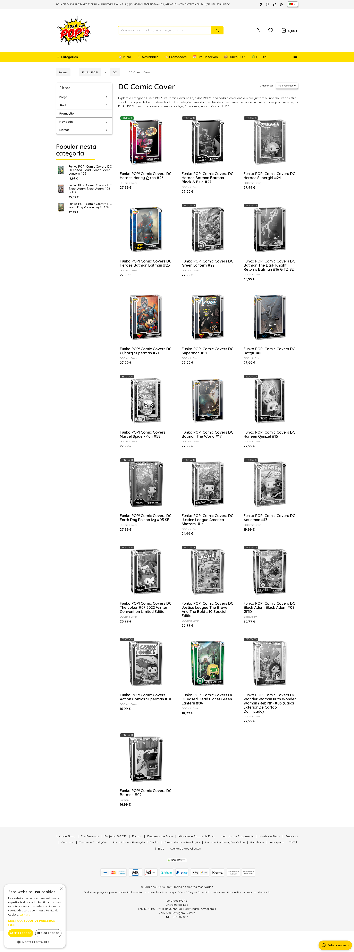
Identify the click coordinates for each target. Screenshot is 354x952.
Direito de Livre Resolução (182, 842)
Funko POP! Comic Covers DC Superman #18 (207, 350)
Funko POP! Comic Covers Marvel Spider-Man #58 (142, 434)
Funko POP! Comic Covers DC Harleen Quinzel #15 (269, 434)
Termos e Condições (93, 842)
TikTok (293, 842)
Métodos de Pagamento (237, 836)
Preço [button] (63, 97)
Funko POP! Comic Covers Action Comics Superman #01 (145, 697)
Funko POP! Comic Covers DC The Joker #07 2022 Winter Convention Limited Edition (145, 607)
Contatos (67, 842)
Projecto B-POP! (115, 836)
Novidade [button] (66, 122)
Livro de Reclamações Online (225, 842)
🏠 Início (124, 57)
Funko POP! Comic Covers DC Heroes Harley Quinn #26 (145, 175)
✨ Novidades (147, 57)
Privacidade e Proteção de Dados (136, 842)
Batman (124, 799)
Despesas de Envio (160, 836)
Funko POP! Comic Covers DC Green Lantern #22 (207, 263)
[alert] (35, 916)
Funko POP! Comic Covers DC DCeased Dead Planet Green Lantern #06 (90, 170)
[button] (34, 923)
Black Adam (250, 616)
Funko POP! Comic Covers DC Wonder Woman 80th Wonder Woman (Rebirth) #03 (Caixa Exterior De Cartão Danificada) (270, 703)
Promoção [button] (66, 113)
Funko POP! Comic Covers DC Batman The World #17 (207, 434)
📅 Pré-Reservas (205, 57)
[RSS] (281, 4)
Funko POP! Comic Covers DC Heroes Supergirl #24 (269, 175)
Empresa (292, 836)
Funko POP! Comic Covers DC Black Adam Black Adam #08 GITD (90, 188)
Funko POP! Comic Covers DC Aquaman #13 (269, 517)
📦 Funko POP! (234, 57)
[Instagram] (267, 4)
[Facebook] (260, 4)
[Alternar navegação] (294, 57)
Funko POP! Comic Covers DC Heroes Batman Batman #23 (145, 263)
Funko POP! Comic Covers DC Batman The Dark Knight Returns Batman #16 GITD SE (269, 265)
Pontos (137, 836)
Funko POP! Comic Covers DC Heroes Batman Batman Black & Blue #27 (207, 177)
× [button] (60, 888)
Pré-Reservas (90, 836)
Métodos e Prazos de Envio (196, 836)
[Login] (258, 30)
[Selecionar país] (292, 4)
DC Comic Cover (146, 86)
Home (63, 72)
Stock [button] (63, 105)
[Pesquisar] (217, 30)
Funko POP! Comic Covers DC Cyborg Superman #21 (145, 350)
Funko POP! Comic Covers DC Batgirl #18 (269, 350)
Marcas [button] (64, 130)
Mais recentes (286, 85)
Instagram (277, 842)
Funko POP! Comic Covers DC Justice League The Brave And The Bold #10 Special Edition (207, 609)
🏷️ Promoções (176, 57)
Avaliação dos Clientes (185, 848)
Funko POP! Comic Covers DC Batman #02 (145, 792)
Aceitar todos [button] (20, 933)
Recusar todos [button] (48, 933)
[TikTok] (274, 4)
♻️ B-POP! (259, 57)
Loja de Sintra (66, 836)
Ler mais (24, 914)
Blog (161, 848)
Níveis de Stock (270, 836)
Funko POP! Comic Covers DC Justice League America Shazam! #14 (207, 519)
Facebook (257, 842)
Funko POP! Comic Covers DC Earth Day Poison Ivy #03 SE (90, 205)
